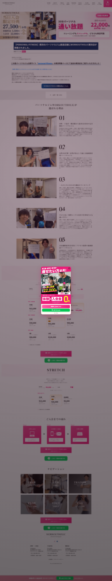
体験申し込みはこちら (56, 306)
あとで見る (56, 313)
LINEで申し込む (56, 310)
